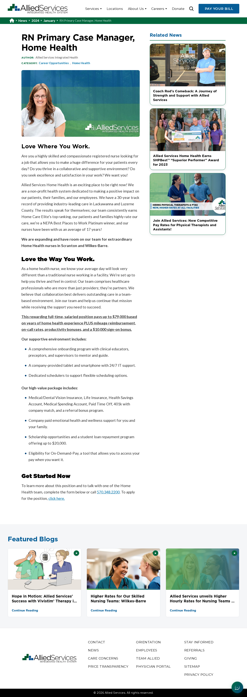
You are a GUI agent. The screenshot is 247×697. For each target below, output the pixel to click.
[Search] (191, 9)
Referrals (194, 650)
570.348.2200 (108, 492)
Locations (115, 9)
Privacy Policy (198, 674)
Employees (146, 650)
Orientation (148, 642)
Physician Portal (153, 666)
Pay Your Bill (219, 9)
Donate (178, 9)
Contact (96, 642)
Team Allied (148, 658)
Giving (190, 658)
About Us (136, 9)
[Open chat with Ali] (237, 687)
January (49, 20)
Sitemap (192, 666)
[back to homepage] (13, 21)
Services (92, 9)
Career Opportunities (54, 63)
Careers (157, 9)
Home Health (81, 63)
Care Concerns (103, 658)
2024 (35, 20)
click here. (56, 498)
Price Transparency (108, 666)
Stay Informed (199, 642)
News (22, 20)
